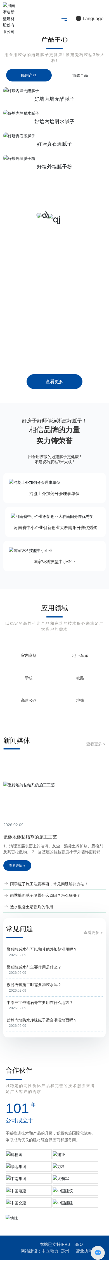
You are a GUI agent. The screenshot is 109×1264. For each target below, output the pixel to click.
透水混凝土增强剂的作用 (31, 1036)
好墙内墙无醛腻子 (54, 157)
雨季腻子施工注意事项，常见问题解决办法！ (48, 1013)
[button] (51, 75)
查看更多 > (96, 873)
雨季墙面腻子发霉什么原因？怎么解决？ (44, 1025)
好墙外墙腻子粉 (54, 225)
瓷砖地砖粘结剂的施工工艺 (30, 966)
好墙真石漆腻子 (54, 202)
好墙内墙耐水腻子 (54, 180)
